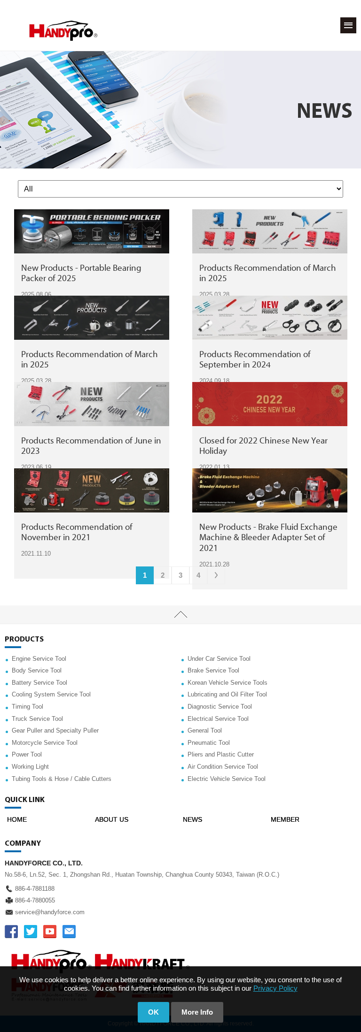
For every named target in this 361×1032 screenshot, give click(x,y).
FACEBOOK (11, 931)
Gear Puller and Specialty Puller (55, 730)
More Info (197, 1012)
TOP (180, 614)
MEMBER (285, 819)
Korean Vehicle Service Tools (227, 682)
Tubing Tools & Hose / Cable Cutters (61, 778)
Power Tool (27, 754)
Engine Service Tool (39, 658)
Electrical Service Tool (218, 718)
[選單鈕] (348, 25)
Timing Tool (27, 706)
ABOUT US (111, 819)
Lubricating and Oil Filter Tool (227, 694)
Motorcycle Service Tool (45, 742)
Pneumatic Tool (209, 742)
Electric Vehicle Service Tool (227, 778)
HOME (17, 819)
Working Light (30, 766)
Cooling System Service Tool (51, 694)
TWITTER (30, 931)
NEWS (192, 819)
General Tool (205, 730)
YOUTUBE (49, 931)
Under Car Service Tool (219, 658)
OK (153, 1012)
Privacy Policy (275, 988)
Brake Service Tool (213, 670)
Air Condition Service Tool (223, 766)
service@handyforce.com (50, 912)
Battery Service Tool (39, 682)
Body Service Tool (37, 670)
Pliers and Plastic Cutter (221, 754)
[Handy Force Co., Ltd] (63, 31)
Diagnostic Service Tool (220, 706)
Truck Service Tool (37, 718)
